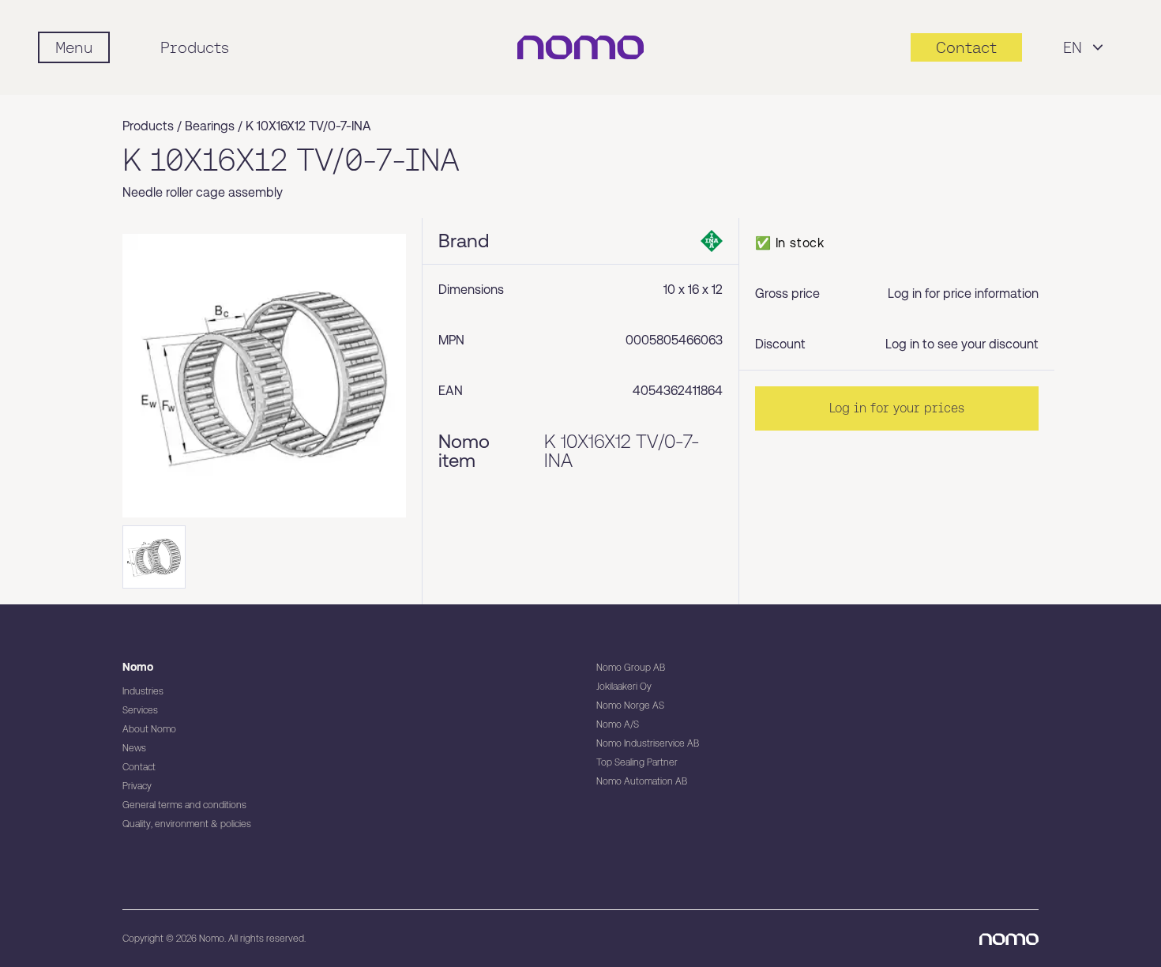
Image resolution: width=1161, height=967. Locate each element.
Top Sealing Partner (637, 762)
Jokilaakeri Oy (624, 686)
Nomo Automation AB (641, 781)
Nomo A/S (617, 724)
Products (194, 47)
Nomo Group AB (630, 667)
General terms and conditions (184, 805)
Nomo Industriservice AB (647, 743)
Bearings (210, 126)
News (134, 748)
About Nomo (149, 729)
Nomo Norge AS (630, 705)
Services (140, 710)
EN (1072, 47)
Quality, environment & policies (186, 824)
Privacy (137, 786)
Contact (139, 767)
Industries (142, 691)
